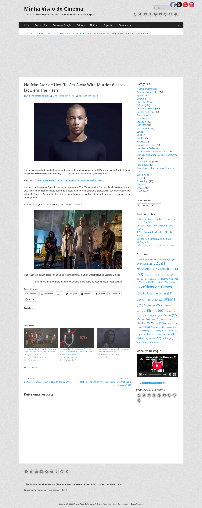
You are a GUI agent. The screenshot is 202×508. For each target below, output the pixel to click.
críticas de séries (158, 293)
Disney (143, 299)
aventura (145, 263)
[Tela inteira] (174, 374)
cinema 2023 (150, 275)
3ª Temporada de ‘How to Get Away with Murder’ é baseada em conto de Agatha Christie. (40, 352)
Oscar (157, 323)
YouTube (141, 191)
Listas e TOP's (144, 128)
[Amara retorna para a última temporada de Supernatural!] (113, 337)
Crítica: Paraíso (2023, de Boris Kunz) (156, 245)
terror (154, 338)
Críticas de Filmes (146, 108)
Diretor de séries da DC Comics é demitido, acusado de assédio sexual (69, 180)
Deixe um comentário (88, 95)
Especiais (109, 25)
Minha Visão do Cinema (53, 9)
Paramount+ (143, 164)
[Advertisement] (101, 56)
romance (159, 326)
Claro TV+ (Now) (145, 102)
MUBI (139, 135)
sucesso (158, 330)
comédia (148, 282)
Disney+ (141, 118)
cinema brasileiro (165, 275)
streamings (147, 330)
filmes (155, 310)
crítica (161, 282)
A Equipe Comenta (146, 88)
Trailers (141, 187)
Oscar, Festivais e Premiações (152, 151)
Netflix (140, 138)
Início (27, 25)
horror (141, 315)
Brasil (160, 269)
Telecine (141, 184)
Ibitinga (158, 316)
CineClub (141, 98)
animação (168, 259)
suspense (167, 334)
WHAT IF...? (157, 342)
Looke (140, 131)
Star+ (139, 178)
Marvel (170, 315)
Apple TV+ (142, 95)
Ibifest (150, 316)
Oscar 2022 (170, 323)
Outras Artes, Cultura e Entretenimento (52, 33)
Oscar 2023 (144, 327)
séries (142, 338)
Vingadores (144, 342)
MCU (166, 319)
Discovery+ (142, 115)
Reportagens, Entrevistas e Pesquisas (156, 168)
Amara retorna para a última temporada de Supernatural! (113, 350)
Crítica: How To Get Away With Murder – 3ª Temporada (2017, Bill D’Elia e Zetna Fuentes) (76, 352)
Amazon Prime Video (147, 92)
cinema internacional (148, 279)
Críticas (81, 25)
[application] (157, 365)
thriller (167, 338)
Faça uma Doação (62, 25)
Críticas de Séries (145, 111)
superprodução (147, 334)
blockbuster (146, 269)
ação (160, 263)
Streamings (125, 25)
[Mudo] (170, 374)
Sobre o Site (41, 25)
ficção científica (155, 305)
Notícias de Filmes (146, 144)
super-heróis (170, 330)
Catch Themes (137, 504)
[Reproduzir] (140, 374)
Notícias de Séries (146, 148)
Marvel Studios (148, 319)
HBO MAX (141, 125)
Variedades (78, 33)
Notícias (94, 25)
